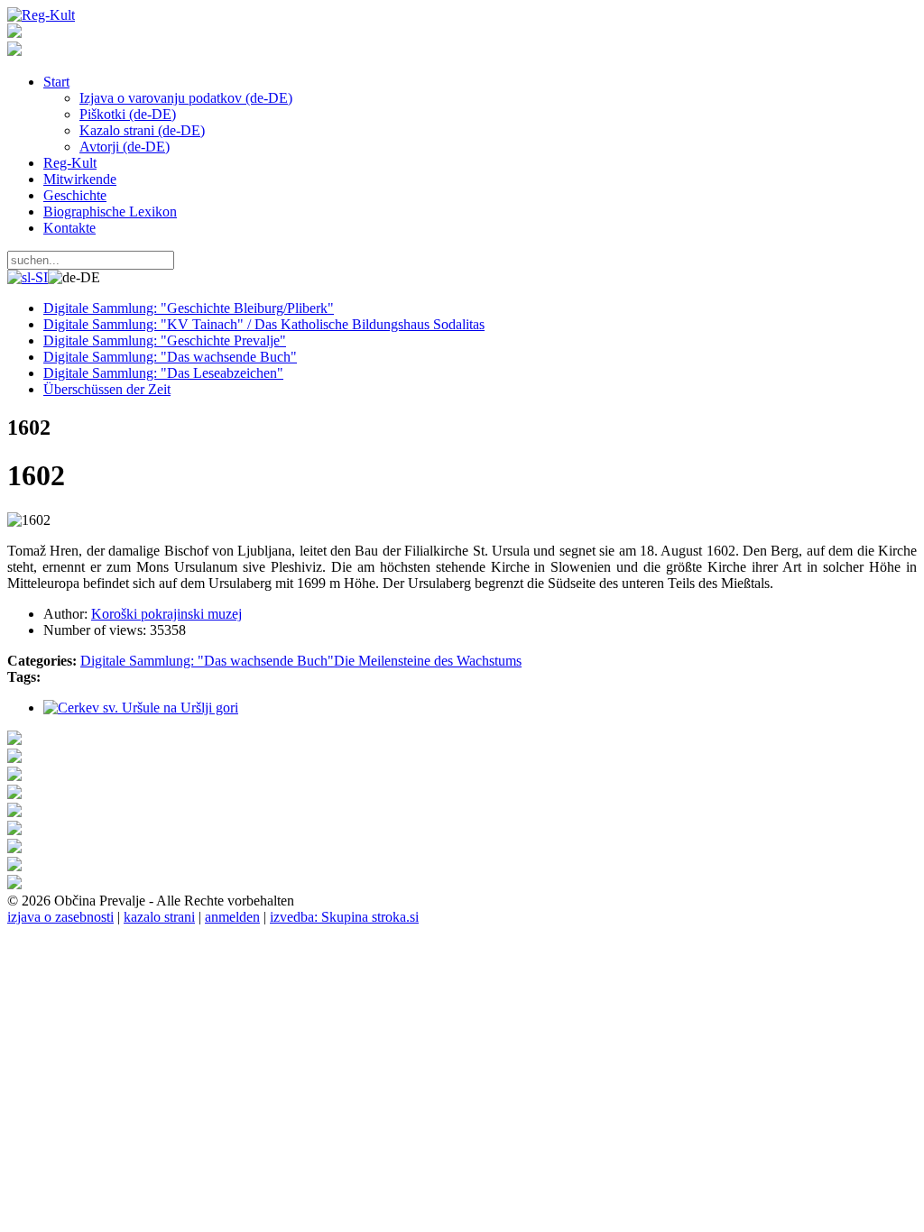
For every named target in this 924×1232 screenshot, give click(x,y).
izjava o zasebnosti (60, 916)
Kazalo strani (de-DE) (142, 130)
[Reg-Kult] (41, 15)
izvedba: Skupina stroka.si (344, 916)
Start (56, 81)
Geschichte (74, 195)
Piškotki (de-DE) (127, 114)
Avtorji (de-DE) (124, 146)
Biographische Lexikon (110, 211)
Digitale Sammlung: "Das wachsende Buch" (207, 660)
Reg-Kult (70, 162)
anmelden (232, 916)
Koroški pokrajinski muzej (166, 613)
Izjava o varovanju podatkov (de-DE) (185, 98)
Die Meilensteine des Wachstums (428, 660)
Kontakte (69, 227)
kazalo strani (159, 916)
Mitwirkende (79, 179)
